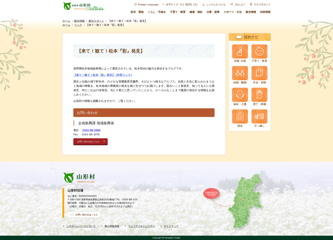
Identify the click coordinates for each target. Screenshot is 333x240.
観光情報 (251, 12)
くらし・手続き (157, 12)
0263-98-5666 (91, 130)
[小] (182, 4)
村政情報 (265, 12)
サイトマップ (171, 226)
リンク (78, 25)
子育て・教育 (178, 12)
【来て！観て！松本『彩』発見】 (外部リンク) (102, 75)
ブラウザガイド (262, 4)
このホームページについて (81, 226)
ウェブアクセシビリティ (141, 226)
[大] (195, 4)
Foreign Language (148, 4)
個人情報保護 (112, 226)
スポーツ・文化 (233, 12)
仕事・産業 (213, 12)
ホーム (66, 21)
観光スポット (96, 21)
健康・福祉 (196, 12)
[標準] (188, 4)
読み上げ (240, 4)
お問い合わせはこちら (88, 141)
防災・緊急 (137, 12)
